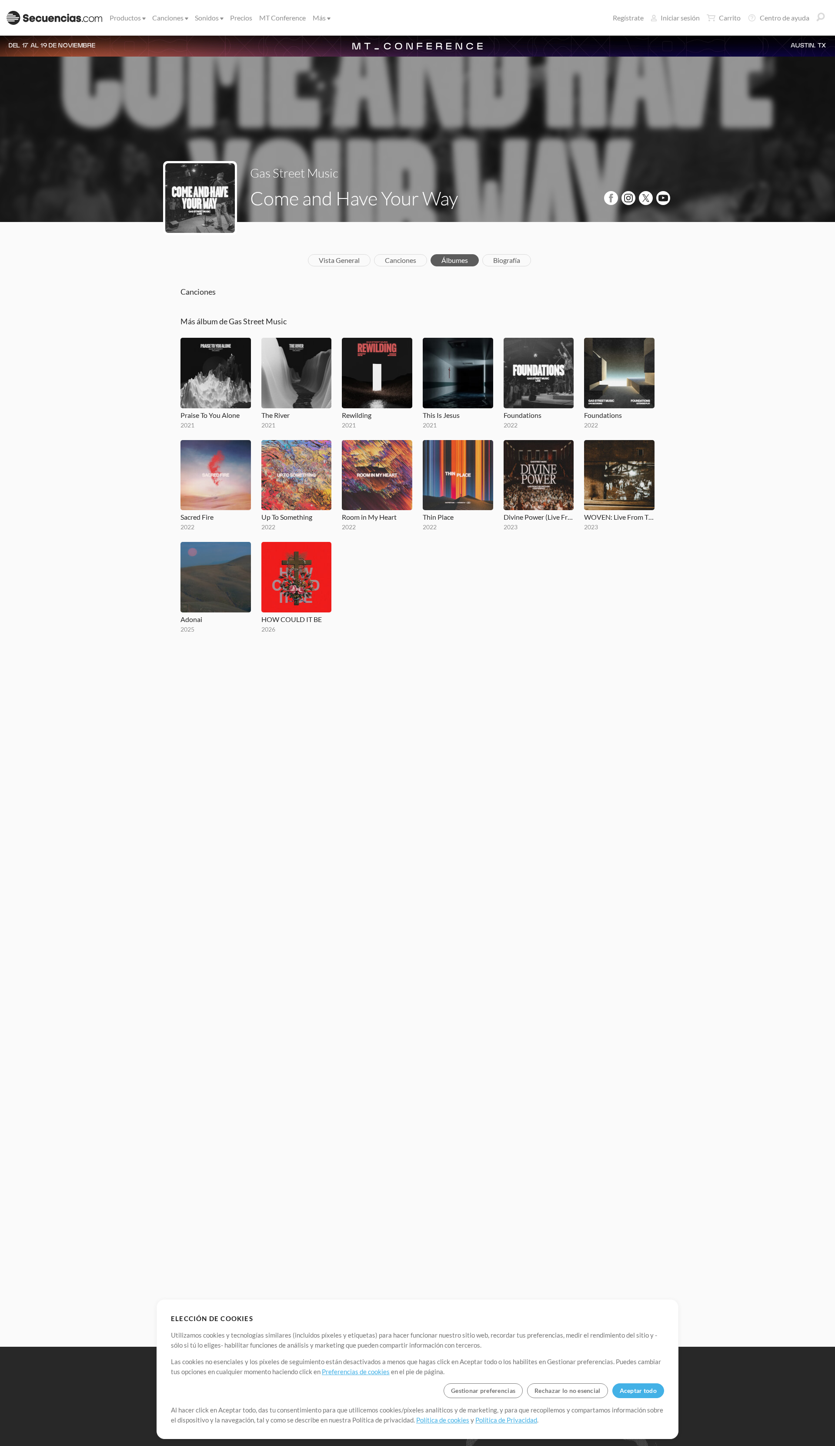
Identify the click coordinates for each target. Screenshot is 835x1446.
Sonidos (207, 17)
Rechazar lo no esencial (567, 1390)
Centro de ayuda (784, 17)
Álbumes (454, 260)
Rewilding (356, 415)
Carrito (730, 17)
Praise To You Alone (210, 415)
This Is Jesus (441, 415)
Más (319, 17)
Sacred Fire (197, 517)
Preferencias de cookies (356, 1371)
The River (275, 415)
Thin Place (438, 517)
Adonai (191, 619)
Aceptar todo (638, 1390)
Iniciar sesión (680, 17)
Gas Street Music (294, 172)
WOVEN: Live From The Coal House (619, 517)
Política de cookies (442, 1420)
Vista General (339, 260)
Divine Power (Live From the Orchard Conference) (539, 517)
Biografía (506, 260)
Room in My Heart (369, 517)
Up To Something (286, 517)
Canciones (168, 17)
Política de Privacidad (506, 1420)
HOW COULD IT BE (291, 619)
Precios (241, 17)
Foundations (522, 415)
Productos (125, 17)
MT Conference (282, 17)
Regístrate (628, 17)
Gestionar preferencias (483, 1390)
